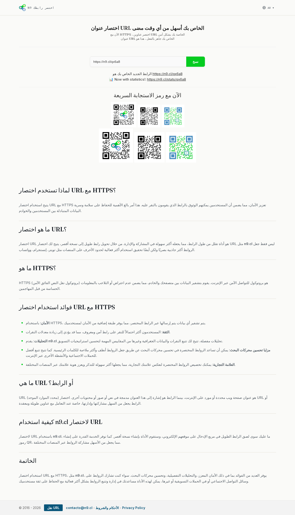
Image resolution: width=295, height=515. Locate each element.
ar (271, 7)
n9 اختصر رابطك (41, 8)
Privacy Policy (133, 508)
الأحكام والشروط (107, 508)
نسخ (195, 62)
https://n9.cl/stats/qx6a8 (166, 79)
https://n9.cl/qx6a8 (168, 74)
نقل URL (53, 508)
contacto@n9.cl (79, 508)
